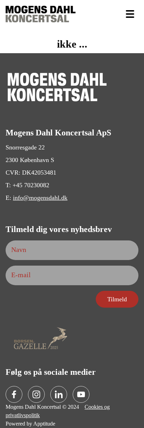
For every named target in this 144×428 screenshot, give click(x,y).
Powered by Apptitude (30, 424)
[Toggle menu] (130, 14)
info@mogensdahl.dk (37, 198)
